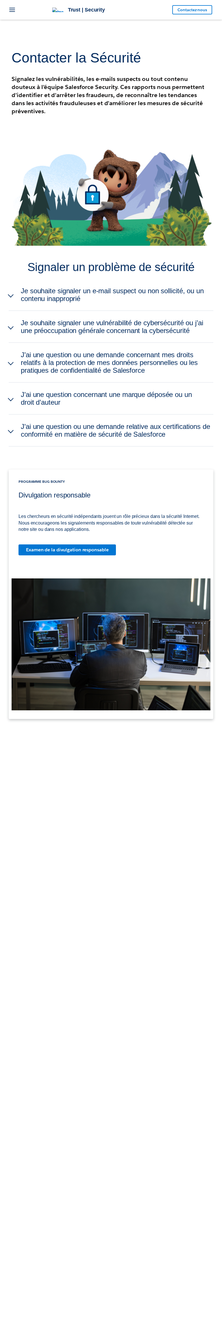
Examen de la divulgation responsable (67, 550)
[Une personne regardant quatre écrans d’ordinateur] (111, 644)
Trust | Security (86, 9)
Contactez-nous (192, 9)
